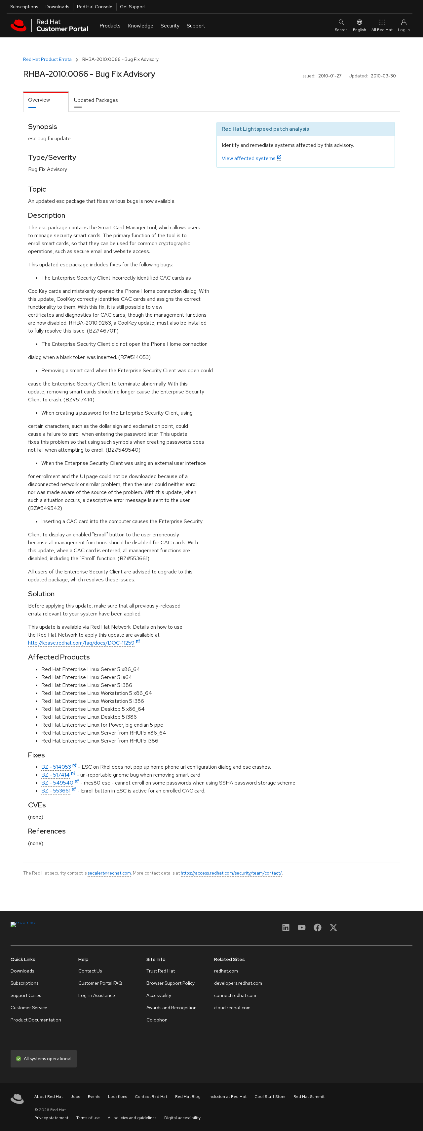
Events (94, 1096)
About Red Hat (48, 1096)
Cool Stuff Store (270, 1096)
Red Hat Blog (188, 1096)
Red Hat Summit (309, 1096)
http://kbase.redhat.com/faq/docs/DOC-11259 (81, 642)
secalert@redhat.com (109, 873)
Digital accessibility (182, 1117)
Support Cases (26, 995)
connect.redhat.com (235, 995)
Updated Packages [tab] (96, 100)
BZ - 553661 (55, 790)
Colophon (157, 1020)
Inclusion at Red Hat (228, 1096)
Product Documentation (36, 1020)
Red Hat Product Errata (47, 59)
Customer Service (29, 1008)
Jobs (75, 1096)
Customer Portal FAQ (100, 983)
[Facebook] (318, 929)
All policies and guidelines (132, 1117)
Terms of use (88, 1117)
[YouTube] (302, 929)
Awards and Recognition (171, 1008)
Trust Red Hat (160, 971)
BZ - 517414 (55, 774)
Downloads (57, 7)
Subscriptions (24, 7)
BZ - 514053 (56, 766)
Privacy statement (51, 1117)
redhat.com (226, 971)
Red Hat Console (94, 7)
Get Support (133, 7)
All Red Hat (382, 29)
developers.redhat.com (238, 983)
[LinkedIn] (286, 929)
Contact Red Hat (151, 1096)
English (359, 29)
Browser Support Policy (170, 983)
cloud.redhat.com (232, 1008)
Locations (117, 1096)
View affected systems (249, 158)
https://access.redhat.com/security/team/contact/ (231, 873)
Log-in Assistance (96, 995)
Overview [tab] (39, 99)
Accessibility (158, 995)
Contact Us (90, 971)
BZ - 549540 (57, 782)
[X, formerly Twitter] (333, 929)
